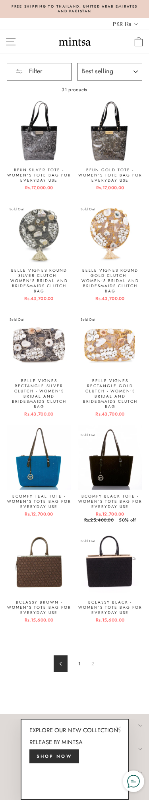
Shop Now (54, 756)
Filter (34, 71)
